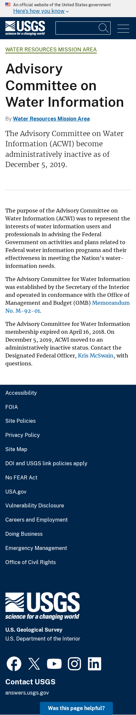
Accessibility (21, 393)
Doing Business (24, 534)
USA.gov (15, 492)
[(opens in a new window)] (14, 663)
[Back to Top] (112, 691)
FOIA (11, 407)
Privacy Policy (22, 435)
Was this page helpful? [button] (76, 708)
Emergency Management (36, 548)
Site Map (16, 449)
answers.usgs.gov (27, 693)
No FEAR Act (21, 478)
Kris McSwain (96, 355)
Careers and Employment (36, 520)
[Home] (25, 34)
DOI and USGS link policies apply (46, 464)
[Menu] (123, 29)
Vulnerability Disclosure (34, 506)
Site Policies (20, 421)
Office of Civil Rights (30, 562)
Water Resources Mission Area (51, 49)
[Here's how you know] (68, 8)
